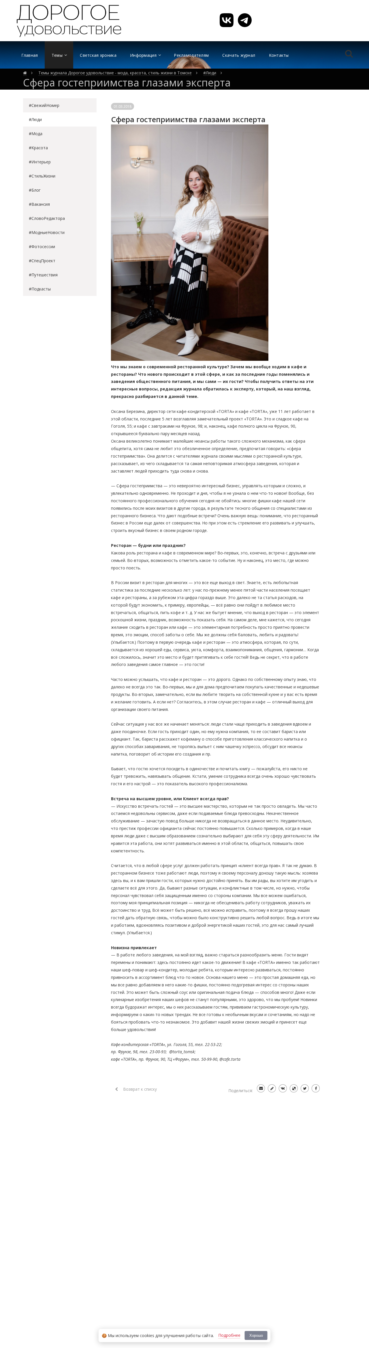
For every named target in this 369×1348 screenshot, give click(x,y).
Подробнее (229, 1335)
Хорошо (256, 1335)
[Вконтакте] (283, 1088)
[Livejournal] (272, 1088)
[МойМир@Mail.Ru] (261, 1088)
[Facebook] (316, 1088)
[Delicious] (294, 1088)
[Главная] (25, 73)
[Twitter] (305, 1088)
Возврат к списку (139, 1089)
